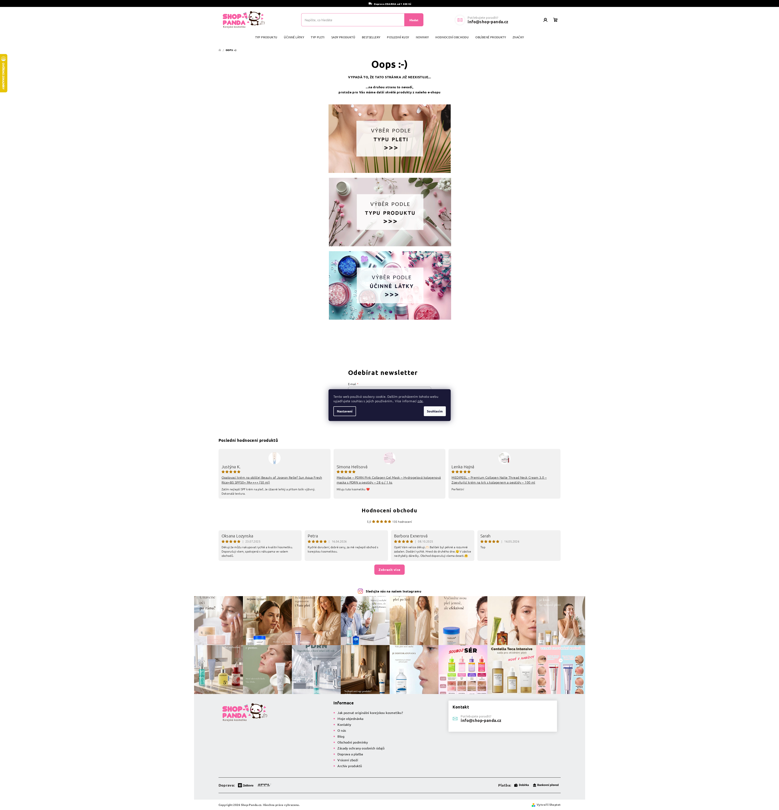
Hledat (413, 20)
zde (420, 401)
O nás (341, 730)
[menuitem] (266, 37)
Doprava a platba (350, 754)
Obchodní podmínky (352, 742)
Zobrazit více (389, 569)
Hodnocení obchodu (389, 510)
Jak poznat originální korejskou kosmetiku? (370, 713)
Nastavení (345, 411)
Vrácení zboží (347, 760)
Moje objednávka (350, 718)
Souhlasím (435, 411)
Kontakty (344, 724)
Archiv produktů (349, 766)
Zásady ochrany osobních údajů (361, 748)
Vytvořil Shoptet (548, 804)
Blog (340, 736)
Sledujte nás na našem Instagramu (393, 591)
